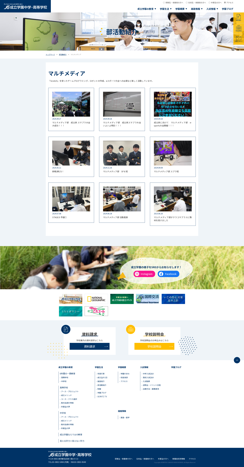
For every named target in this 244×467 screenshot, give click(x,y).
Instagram (146, 274)
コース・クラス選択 (69, 399)
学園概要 (180, 8)
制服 (99, 389)
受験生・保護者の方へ (174, 2)
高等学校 (64, 377)
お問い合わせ (238, 41)
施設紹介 (101, 381)
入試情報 (211, 8)
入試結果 (146, 381)
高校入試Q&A (148, 377)
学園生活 (164, 8)
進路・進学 (125, 417)
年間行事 (101, 373)
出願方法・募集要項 (151, 389)
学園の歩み (125, 373)
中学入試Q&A (148, 373)
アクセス (229, 2)
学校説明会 (238, 31)
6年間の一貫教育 (67, 373)
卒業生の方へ (216, 2)
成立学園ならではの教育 (71, 434)
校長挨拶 (124, 377)
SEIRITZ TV (102, 396)
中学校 (63, 381)
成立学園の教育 (146, 8)
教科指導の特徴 (67, 403)
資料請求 (238, 20)
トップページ (50, 54)
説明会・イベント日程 (152, 385)
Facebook (170, 274)
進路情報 (195, 8)
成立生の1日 (102, 377)
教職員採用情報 (178, 458)
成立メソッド (66, 395)
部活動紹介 (63, 54)
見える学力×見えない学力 (72, 440)
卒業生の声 (65, 406)
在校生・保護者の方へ (197, 2)
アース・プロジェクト (70, 391)
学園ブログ (227, 8)
